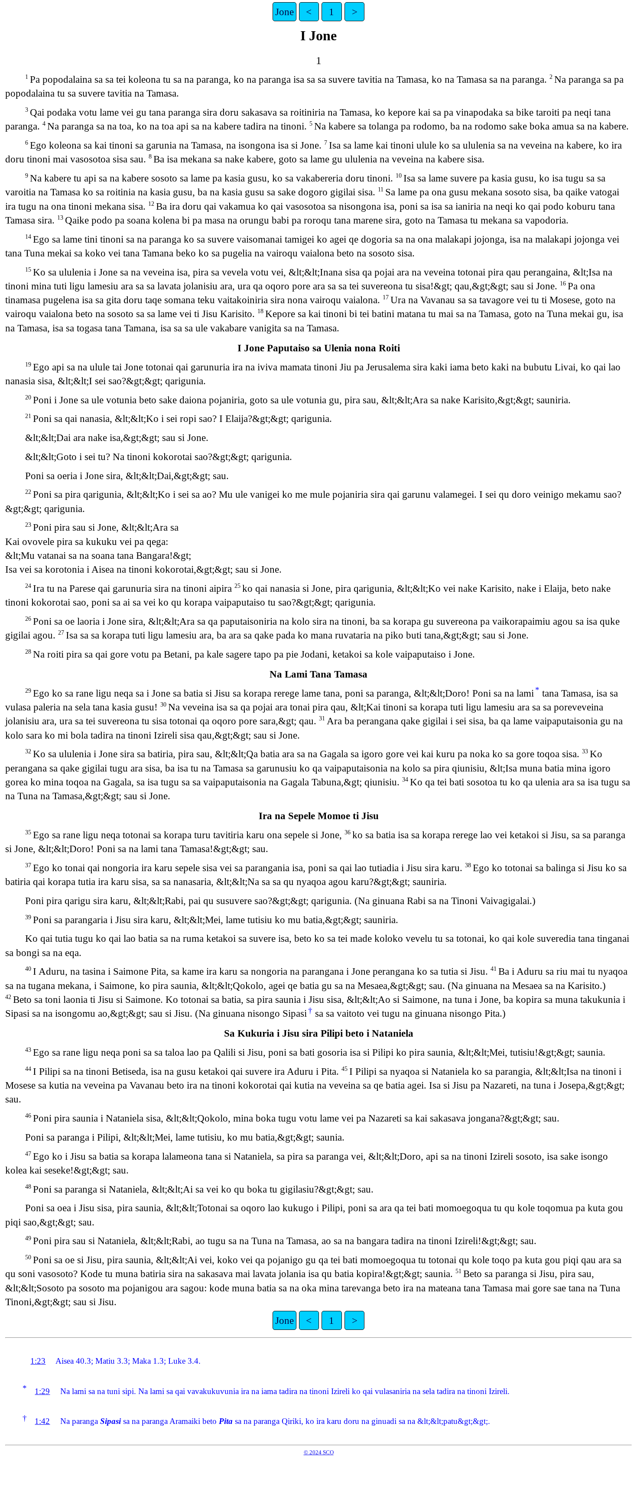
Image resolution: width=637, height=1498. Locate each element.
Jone (284, 11)
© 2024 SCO (319, 1452)
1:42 (42, 1421)
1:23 (38, 1360)
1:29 (42, 1391)
